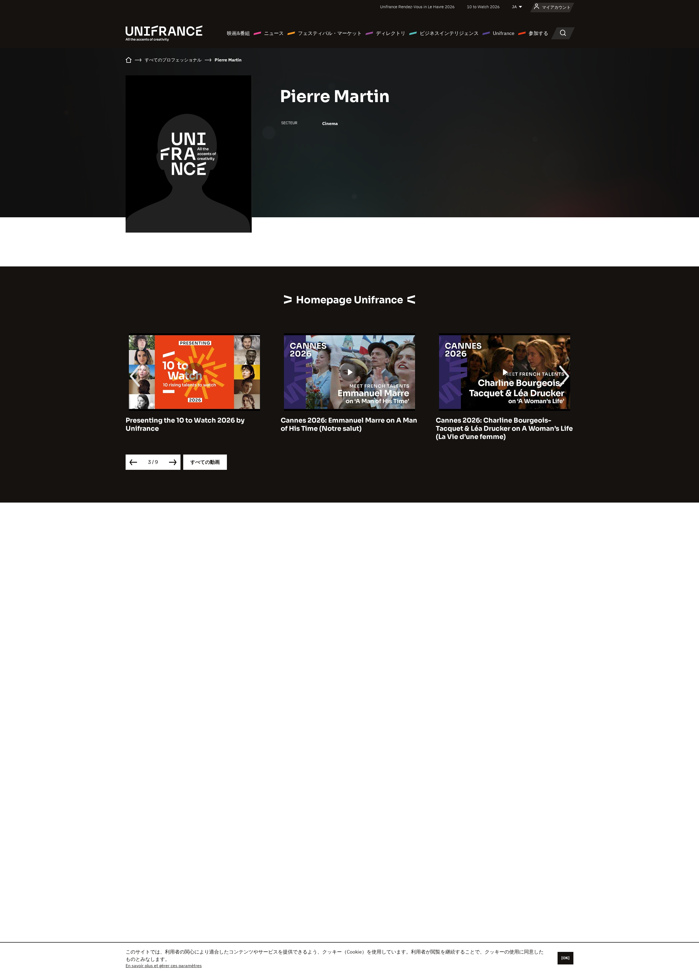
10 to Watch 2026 (483, 6)
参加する (538, 33)
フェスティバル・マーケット (330, 33)
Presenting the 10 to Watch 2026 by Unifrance (185, 424)
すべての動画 (205, 462)
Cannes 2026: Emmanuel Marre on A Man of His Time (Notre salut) (349, 424)
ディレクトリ (390, 33)
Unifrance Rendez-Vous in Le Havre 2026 (417, 6)
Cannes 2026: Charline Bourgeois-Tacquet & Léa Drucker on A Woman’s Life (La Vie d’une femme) (504, 428)
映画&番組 (238, 33)
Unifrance (503, 33)
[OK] (565, 957)
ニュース (274, 33)
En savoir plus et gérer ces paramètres (164, 965)
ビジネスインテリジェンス (449, 33)
